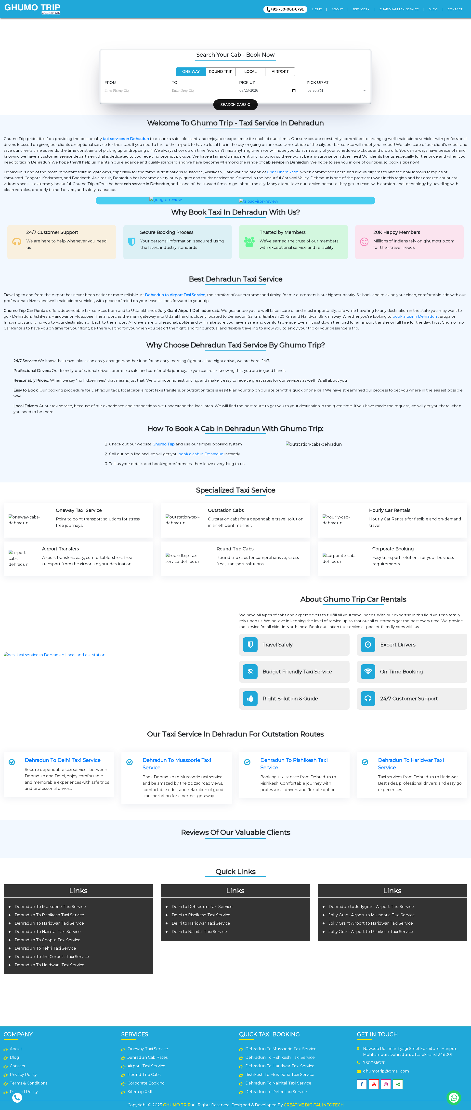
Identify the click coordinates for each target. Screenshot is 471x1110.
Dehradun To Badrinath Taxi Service (243, 983)
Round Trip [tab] (221, 71)
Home (317, 9)
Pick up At (317, 82)
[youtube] (374, 1084)
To (174, 82)
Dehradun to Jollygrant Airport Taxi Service (371, 906)
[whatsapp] (453, 1097)
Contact (454, 9)
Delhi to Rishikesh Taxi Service (201, 915)
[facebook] (362, 1084)
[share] (398, 1084)
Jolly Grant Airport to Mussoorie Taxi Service (372, 915)
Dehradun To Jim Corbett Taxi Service (52, 956)
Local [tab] (250, 71)
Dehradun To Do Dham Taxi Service (243, 997)
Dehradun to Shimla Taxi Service (349, 986)
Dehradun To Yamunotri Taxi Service (243, 992)
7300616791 (374, 1062)
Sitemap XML (140, 1091)
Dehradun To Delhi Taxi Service (63, 760)
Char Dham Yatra (283, 172)
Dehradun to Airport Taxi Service (175, 294)
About (337, 9)
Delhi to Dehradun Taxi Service (202, 906)
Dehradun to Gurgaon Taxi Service (350, 981)
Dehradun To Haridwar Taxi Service (411, 763)
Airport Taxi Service (146, 1066)
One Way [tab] (191, 71)
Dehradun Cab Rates (147, 1057)
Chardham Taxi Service (399, 9)
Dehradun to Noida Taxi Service (348, 976)
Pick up (247, 82)
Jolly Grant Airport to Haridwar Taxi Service (371, 923)
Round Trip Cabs (143, 1074)
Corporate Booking (146, 1083)
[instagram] (386, 1084)
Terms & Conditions (28, 1083)
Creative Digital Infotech (314, 1105)
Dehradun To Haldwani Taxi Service (49, 965)
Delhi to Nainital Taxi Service (199, 931)
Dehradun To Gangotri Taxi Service (242, 987)
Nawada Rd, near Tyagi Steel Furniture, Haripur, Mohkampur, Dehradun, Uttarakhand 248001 (410, 1051)
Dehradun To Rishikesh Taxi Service (294, 763)
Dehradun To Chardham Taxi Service (243, 972)
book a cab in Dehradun (200, 454)
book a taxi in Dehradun (414, 316)
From (111, 82)
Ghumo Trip (164, 444)
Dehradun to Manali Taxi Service (349, 991)
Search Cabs (234, 104)
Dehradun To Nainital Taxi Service (48, 931)
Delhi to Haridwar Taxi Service (201, 923)
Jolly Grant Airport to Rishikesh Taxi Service (371, 931)
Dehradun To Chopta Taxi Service (47, 940)
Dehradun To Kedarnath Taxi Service (243, 977)
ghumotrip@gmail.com (386, 1071)
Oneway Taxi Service (147, 1049)
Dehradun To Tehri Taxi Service (45, 948)
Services (360, 9)
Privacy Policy (23, 1074)
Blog (433, 9)
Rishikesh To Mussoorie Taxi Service (279, 1074)
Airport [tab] (280, 71)
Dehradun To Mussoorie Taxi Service (177, 763)
